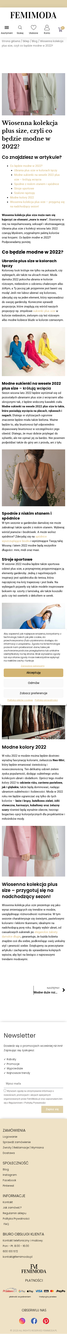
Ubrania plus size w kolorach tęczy (35, 170)
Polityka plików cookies (20, 700)
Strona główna (11, 41)
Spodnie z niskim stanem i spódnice (36, 184)
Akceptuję (33, 673)
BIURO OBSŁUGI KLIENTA (23, 1234)
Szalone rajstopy (24, 193)
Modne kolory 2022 (22, 197)
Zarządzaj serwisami (32, 665)
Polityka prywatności (46, 700)
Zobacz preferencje (33, 693)
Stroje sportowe (24, 188)
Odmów (33, 683)
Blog (34, 41)
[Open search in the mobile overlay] (20, 27)
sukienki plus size (44, 311)
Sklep (26, 41)
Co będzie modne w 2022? (26, 166)
